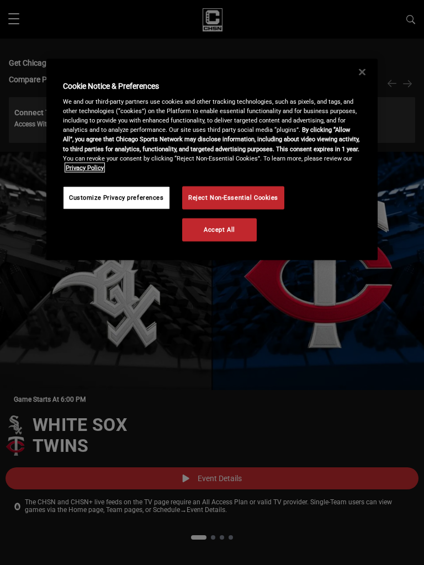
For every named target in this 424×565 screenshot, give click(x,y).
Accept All (219, 229)
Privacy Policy (85, 167)
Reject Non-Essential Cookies (233, 197)
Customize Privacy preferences (116, 197)
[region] (212, 159)
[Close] (362, 72)
